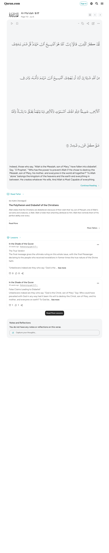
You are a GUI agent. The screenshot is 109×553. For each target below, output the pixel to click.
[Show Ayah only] (90, 15)
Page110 (24, 17)
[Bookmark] (17, 23)
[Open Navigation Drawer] (102, 3)
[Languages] (91, 3)
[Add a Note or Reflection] (93, 23)
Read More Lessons (54, 313)
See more (62, 268)
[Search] (96, 3)
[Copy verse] (82, 23)
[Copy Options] (78, 23)
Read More (13, 223)
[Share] (87, 23)
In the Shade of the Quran (21, 244)
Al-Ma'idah (27, 13)
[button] (98, 44)
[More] (98, 23)
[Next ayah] (100, 15)
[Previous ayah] (95, 15)
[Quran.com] (12, 3)
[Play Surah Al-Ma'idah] (11, 23)
